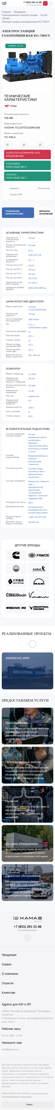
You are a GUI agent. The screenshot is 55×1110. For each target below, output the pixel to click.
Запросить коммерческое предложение (23, 154)
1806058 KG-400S (17, 658)
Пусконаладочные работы (23, 762)
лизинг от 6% (15, 46)
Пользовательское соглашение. (17, 1096)
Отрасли (7, 983)
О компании (10, 973)
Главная (6, 12)
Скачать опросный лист (16, 176)
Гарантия (11, 801)
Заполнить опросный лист (16, 165)
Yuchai (43, 15)
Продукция (20, 12)
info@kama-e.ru (10, 1049)
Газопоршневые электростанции (19, 15)
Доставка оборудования (21, 843)
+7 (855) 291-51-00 (32, 2)
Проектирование (16, 722)
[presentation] (22, 644)
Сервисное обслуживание (22, 875)
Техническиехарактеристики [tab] (14, 212)
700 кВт (6, 18)
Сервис (7, 964)
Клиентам (8, 992)
